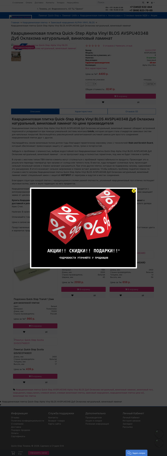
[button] (136, 453)
